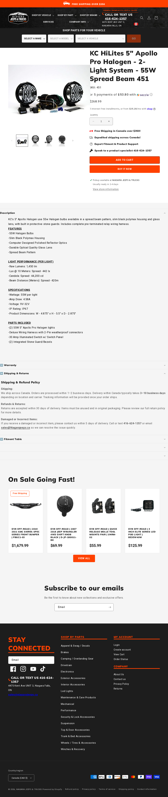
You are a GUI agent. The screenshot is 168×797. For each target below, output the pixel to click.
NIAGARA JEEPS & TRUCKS (29, 789)
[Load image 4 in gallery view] (62, 140)
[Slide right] (72, 140)
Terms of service (107, 789)
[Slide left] (11, 140)
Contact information (147, 789)
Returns (118, 688)
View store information (106, 189)
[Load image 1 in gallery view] (22, 140)
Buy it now (125, 169)
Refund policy (72, 789)
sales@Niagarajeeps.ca (15, 427)
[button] (42, 15)
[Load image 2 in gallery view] (35, 140)
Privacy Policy (121, 684)
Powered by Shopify (52, 789)
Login (117, 645)
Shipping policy (126, 789)
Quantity (94, 115)
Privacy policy (89, 789)
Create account (122, 649)
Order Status (121, 659)
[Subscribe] (109, 607)
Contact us (120, 679)
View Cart (119, 654)
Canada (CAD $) (20, 778)
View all (84, 558)
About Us (119, 674)
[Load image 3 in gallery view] (49, 140)
